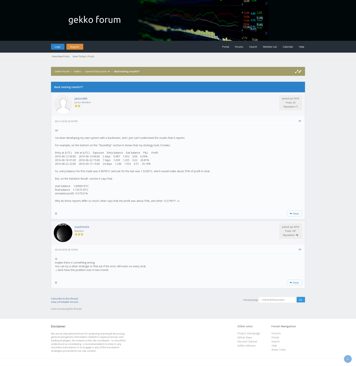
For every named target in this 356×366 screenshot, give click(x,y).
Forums (239, 46)
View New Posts (61, 56)
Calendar (288, 46)
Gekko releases (246, 345)
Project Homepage (248, 333)
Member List (270, 46)
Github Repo (244, 337)
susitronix (82, 227)
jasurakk (81, 98)
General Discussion (96, 71)
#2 (300, 249)
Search (253, 46)
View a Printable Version (64, 302)
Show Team (278, 349)
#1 (300, 121)
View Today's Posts (83, 56)
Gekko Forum (62, 71)
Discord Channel (247, 341)
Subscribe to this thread (64, 298)
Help (301, 46)
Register (74, 46)
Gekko (77, 71)
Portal (225, 46)
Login (58, 46)
